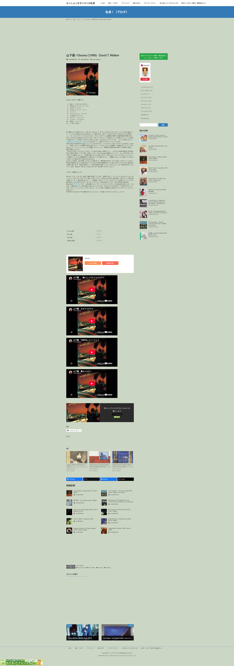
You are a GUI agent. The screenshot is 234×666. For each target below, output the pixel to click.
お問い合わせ (100, 648)
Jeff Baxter (108, 567)
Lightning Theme (116, 655)
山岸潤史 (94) (144, 115)
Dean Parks (100, 567)
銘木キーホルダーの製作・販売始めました (151, 648)
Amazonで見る (93, 263)
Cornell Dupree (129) (147, 87)
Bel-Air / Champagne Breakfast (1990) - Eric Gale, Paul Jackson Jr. (157, 212)
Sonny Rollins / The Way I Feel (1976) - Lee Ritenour (157, 179)
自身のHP (79, 192)
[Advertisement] (117, 34)
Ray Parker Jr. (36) (146, 104)
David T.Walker (79, 565)
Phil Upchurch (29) (146, 101)
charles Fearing (81, 567)
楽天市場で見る (110, 263)
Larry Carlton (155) (146, 97)
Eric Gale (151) (145, 94)
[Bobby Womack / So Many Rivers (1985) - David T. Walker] (122, 457)
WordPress (107, 655)
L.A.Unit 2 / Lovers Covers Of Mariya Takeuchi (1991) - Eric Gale (158, 135)
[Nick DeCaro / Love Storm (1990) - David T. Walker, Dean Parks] (99, 457)
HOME (69, 648)
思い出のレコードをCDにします (130, 648)
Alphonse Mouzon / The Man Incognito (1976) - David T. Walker (85, 529)
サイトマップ (90, 648)
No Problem (101, 184)
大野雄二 (75, 151)
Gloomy (87, 258)
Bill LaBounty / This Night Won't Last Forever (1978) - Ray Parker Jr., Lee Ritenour (120, 501)
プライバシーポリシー (113, 648)
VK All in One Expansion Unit (129, 655)
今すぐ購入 (145, 79)
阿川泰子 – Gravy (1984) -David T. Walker (85, 500)
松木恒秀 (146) (145, 118)
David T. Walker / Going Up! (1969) (83, 519)
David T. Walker (91, 567)
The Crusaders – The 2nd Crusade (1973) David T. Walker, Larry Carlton (120, 491)
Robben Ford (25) (146, 107)
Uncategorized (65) (146, 111)
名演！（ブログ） (79, 648)
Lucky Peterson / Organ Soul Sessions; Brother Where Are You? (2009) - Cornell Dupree (156, 202)
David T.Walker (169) (146, 90)
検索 (163, 125)
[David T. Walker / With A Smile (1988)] (76, 457)
